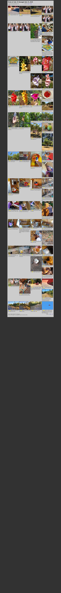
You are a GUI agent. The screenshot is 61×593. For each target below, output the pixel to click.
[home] (31, 3)
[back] (28, 3)
